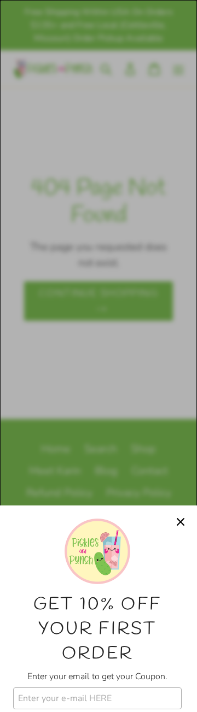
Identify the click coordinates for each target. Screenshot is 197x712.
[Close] (180, 521)
